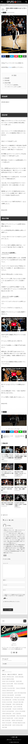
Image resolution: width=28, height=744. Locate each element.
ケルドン (18, 681)
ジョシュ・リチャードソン (8, 690)
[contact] (16, 652)
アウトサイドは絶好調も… (13, 84)
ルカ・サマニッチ (6, 725)
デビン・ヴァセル (6, 704)
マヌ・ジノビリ (6, 720)
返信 (5, 555)
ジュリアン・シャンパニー (8, 688)
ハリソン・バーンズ (20, 711)
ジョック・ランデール (7, 692)
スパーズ (18, 695)
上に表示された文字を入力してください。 (12, 601)
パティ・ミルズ (17, 713)
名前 (4, 580)
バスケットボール (6, 713)
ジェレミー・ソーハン (7, 685)
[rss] (15, 737)
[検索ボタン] (26, 2)
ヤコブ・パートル (6, 722)
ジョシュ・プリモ (20, 688)
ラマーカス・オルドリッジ (19, 722)
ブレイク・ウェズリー (7, 718)
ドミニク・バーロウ (17, 708)
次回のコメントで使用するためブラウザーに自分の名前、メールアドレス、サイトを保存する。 (14, 595)
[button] (3, 56)
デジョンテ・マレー (18, 702)
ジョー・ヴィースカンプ (20, 692)
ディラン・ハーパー (7, 702)
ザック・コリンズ (18, 683)
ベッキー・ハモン (18, 718)
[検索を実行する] (24, 621)
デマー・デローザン (17, 704)
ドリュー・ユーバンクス (8, 711)
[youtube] (14, 652)
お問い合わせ (9, 739)
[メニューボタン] (2, 2)
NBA (4, 674)
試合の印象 (7, 82)
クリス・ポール (19, 676)
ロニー (4, 727)
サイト (4, 589)
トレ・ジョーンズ (6, 708)
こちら (10, 67)
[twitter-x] (11, 652)
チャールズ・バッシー (19, 697)
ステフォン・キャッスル (8, 695)
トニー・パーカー (18, 706)
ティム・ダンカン (6, 699)
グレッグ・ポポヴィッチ (8, 679)
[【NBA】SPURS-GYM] (14, 2)
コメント (5, 563)
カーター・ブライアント (8, 676)
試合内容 (7, 80)
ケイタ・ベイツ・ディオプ (8, 681)
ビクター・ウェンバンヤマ (8, 715)
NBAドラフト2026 (12, 674)
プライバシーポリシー (17, 739)
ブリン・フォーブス (21, 715)
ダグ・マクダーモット (7, 697)
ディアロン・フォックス (18, 699)
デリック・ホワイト (7, 706)
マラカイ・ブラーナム (17, 720)
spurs (20, 674)
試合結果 (7, 78)
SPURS (4, 12)
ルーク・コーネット (17, 725)
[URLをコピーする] (25, 56)
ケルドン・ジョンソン (7, 683)
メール (5, 585)
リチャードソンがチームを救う (14, 86)
